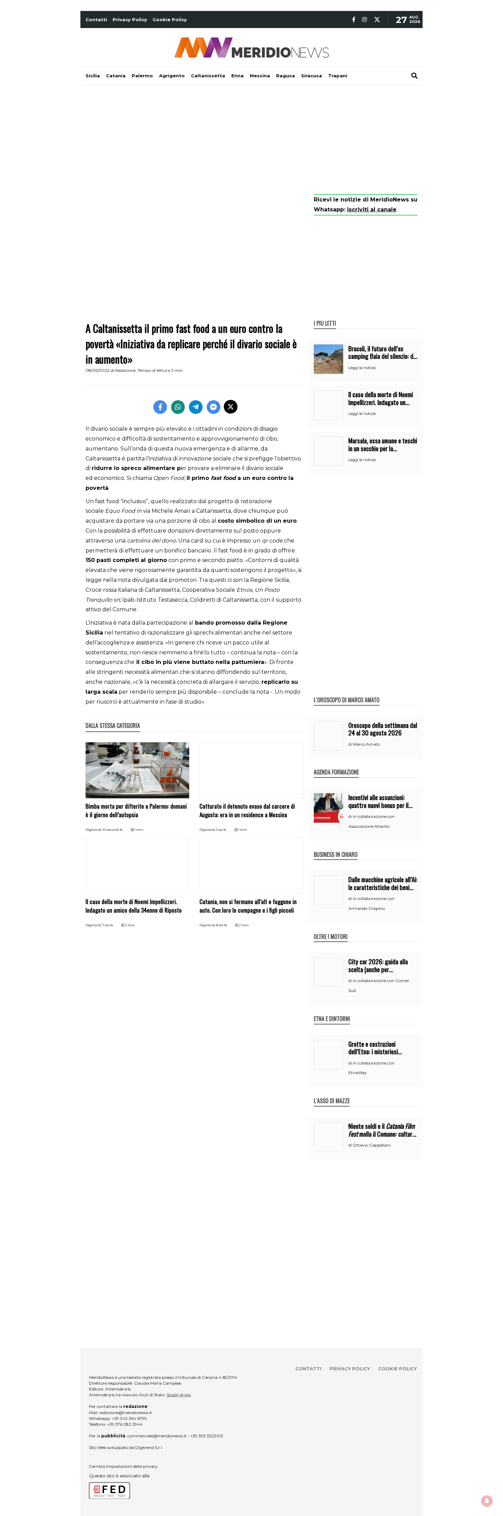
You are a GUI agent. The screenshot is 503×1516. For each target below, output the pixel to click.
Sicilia (93, 75)
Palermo (142, 75)
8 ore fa (221, 925)
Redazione (125, 370)
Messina (260, 75)
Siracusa (311, 75)
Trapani (337, 75)
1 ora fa (221, 830)
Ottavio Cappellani (371, 1145)
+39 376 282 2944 (124, 1424)
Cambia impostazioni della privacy (123, 1466)
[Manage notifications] (486, 1500)
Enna (237, 75)
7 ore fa (107, 925)
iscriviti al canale (372, 209)
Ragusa (285, 75)
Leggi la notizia (362, 367)
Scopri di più (179, 1394)
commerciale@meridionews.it (156, 1435)
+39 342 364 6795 (129, 1418)
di (350, 744)
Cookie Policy (170, 19)
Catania (116, 75)
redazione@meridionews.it (125, 1412)
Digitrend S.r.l (148, 1447)
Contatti (96, 19)
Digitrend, (94, 830)
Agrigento (172, 75)
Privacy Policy (130, 19)
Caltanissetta (208, 75)
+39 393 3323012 (206, 1435)
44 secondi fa (112, 830)
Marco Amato (366, 744)
